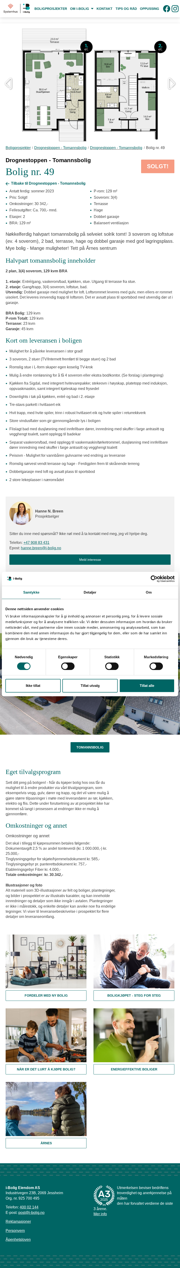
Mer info (100, 1214)
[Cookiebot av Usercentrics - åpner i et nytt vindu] (154, 578)
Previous (8, 83)
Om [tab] (149, 592)
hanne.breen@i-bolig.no (41, 548)
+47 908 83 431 (36, 543)
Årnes (46, 1143)
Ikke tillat (33, 686)
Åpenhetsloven (18, 1240)
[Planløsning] (90, 83)
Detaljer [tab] (90, 592)
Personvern (15, 1231)
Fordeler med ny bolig (46, 995)
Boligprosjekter (18, 148)
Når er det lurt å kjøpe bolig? (46, 1069)
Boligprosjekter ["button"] (50, 9)
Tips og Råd (126, 9)
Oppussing (149, 9)
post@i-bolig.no (31, 1213)
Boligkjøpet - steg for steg (134, 995)
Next (171, 83)
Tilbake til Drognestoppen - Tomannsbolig (48, 183)
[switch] (68, 666)
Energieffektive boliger (134, 1069)
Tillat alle (147, 686)
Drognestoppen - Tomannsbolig (60, 148)
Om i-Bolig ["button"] (80, 9)
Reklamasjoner (18, 1221)
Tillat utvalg (90, 686)
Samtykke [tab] (31, 592)
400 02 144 (29, 1207)
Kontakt (104, 9)
